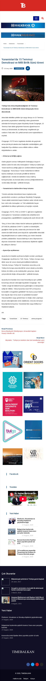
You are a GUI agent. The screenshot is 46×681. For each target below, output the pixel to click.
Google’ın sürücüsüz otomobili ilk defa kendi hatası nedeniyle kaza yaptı (27, 589)
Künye (32, 678)
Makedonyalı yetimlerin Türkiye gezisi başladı (27, 579)
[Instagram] (41, 664)
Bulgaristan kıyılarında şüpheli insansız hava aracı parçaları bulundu (26, 531)
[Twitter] (32, 664)
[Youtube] (37, 664)
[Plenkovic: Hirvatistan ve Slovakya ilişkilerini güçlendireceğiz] (12, 521)
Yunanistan (20, 43)
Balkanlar (12, 43)
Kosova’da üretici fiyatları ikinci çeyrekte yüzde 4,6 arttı (26, 542)
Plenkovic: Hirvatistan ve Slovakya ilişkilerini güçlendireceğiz (26, 521)
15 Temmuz (24, 318)
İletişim (25, 678)
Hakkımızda (17, 678)
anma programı (36, 318)
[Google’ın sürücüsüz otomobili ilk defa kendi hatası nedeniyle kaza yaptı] (6, 590)
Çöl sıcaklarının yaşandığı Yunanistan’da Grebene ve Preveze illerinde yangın (26, 552)
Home (5, 43)
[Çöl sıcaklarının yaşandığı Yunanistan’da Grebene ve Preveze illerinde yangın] (12, 553)
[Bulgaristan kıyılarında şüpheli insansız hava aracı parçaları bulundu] (12, 531)
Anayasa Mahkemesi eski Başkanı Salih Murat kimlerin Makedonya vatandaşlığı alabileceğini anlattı (27, 599)
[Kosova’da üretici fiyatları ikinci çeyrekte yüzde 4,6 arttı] (12, 542)
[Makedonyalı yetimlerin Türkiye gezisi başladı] (6, 581)
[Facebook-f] (28, 664)
